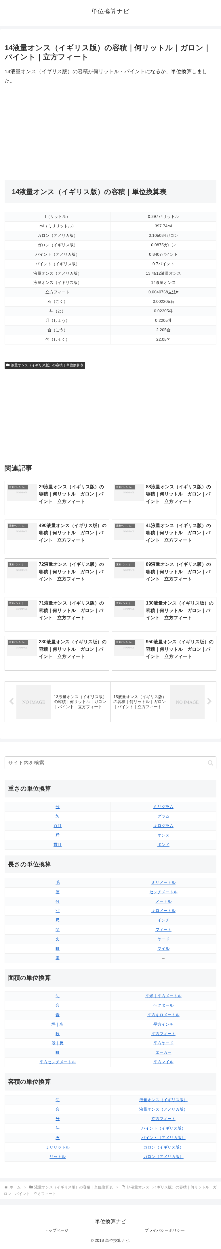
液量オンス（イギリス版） (163, 1099)
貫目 (58, 844)
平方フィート (163, 1033)
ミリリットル (57, 1147)
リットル (57, 1156)
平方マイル (163, 1062)
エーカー (163, 1052)
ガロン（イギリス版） (163, 1147)
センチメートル (163, 892)
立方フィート (163, 1118)
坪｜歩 (58, 1024)
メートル (163, 901)
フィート (163, 929)
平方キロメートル (163, 1014)
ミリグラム (163, 806)
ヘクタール (163, 1005)
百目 (58, 825)
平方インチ (163, 1024)
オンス (163, 835)
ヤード (163, 939)
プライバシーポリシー (164, 1230)
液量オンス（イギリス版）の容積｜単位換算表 (47, 365)
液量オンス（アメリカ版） (163, 1109)
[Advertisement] (57, 133)
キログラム (163, 825)
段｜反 (58, 1043)
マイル (163, 948)
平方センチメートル (57, 1062)
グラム (163, 816)
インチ (163, 920)
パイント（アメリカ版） (163, 1137)
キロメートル (163, 910)
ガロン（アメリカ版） (163, 1156)
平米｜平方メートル (163, 996)
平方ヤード (163, 1043)
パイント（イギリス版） (163, 1128)
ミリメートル (163, 882)
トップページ (56, 1230)
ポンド (163, 844)
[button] (210, 763)
